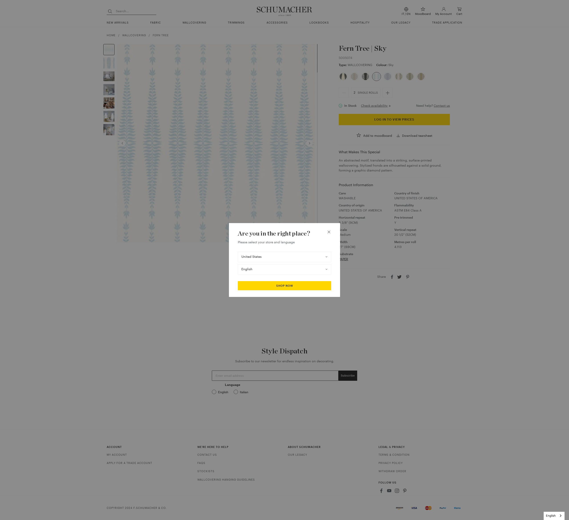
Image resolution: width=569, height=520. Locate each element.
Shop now (284, 285)
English (551, 515)
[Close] (329, 232)
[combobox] (554, 516)
